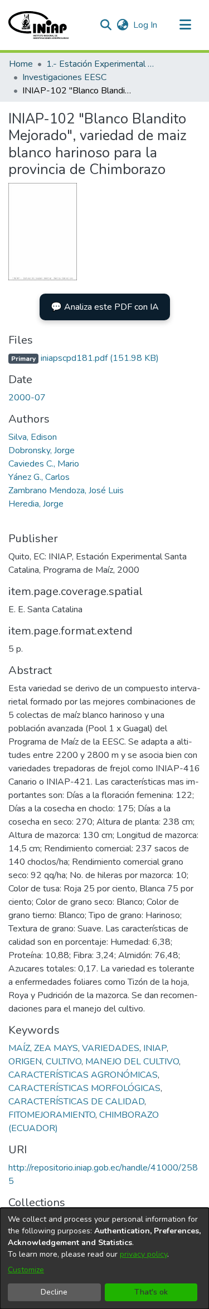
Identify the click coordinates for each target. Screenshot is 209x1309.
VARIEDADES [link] (110, 1048)
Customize (26, 1270)
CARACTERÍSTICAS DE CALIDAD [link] (76, 1101)
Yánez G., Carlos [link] (39, 477)
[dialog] (104, 1258)
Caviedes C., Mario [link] (43, 464)
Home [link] (21, 64)
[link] (83, 358)
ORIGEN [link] (25, 1061)
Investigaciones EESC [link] (64, 77)
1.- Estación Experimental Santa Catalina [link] (102, 64)
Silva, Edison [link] (32, 437)
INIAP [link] (155, 1048)
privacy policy (143, 1254)
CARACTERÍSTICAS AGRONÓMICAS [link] (83, 1075)
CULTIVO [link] (63, 1061)
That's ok (151, 1292)
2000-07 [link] (27, 397)
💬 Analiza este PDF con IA (105, 307)
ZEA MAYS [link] (56, 1048)
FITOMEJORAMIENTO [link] (51, 1115)
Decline (54, 1292)
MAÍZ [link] (19, 1048)
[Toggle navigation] (185, 25)
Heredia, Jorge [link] (36, 504)
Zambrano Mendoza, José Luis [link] (66, 490)
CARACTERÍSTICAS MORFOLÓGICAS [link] (84, 1088)
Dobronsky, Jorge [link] (41, 450)
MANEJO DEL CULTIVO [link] (132, 1061)
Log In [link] (145, 25)
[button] (38, 25)
